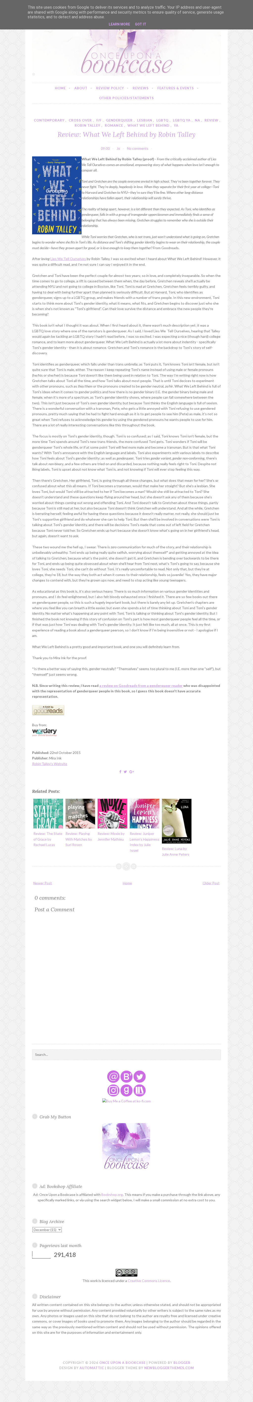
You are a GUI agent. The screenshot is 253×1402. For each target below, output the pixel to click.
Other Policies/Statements (126, 98)
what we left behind (148, 125)
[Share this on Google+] (131, 772)
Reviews (141, 88)
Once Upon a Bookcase (122, 1363)
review (211, 120)
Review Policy (110, 88)
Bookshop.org (112, 1194)
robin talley (87, 125)
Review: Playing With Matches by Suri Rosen (78, 839)
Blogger (181, 1363)
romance (114, 125)
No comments (137, 148)
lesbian (144, 120)
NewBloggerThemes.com (169, 1368)
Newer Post (42, 883)
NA (197, 120)
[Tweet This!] (125, 772)
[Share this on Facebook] (120, 772)
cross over (80, 120)
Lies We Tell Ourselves (68, 259)
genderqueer (119, 120)
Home (60, 88)
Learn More (119, 24)
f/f (99, 120)
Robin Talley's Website (49, 764)
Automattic (92, 1368)
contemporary (49, 120)
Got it (140, 24)
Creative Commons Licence (149, 1281)
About (80, 88)
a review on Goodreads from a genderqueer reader (141, 685)
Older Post (211, 883)
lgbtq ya (181, 120)
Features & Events (175, 88)
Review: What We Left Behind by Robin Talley (126, 134)
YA (176, 125)
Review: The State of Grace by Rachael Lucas (47, 839)
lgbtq (162, 120)
